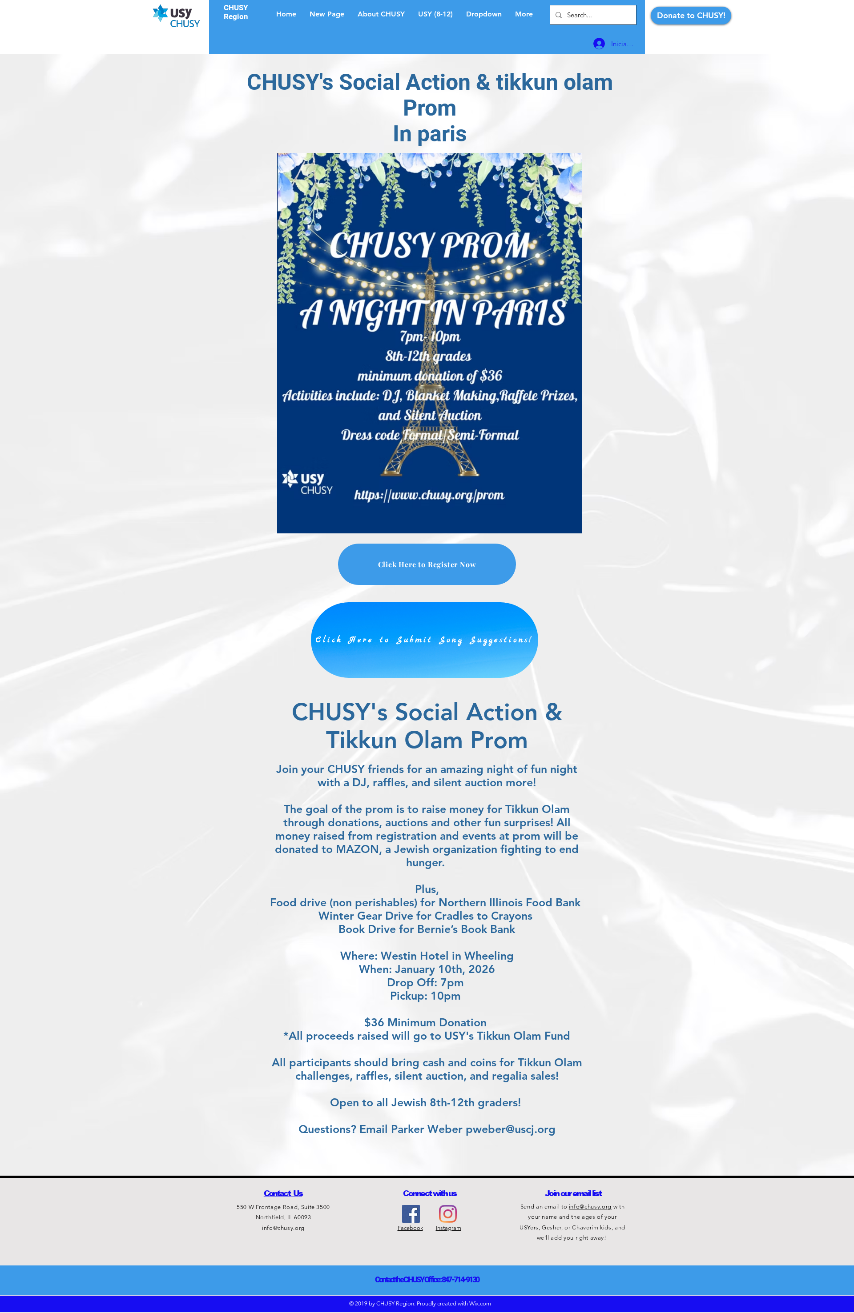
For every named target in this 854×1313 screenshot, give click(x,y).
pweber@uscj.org (511, 1129)
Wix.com (480, 1303)
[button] (483, 14)
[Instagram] (448, 1214)
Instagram (448, 1228)
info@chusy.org (283, 1228)
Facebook (410, 1228)
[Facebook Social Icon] (411, 1214)
